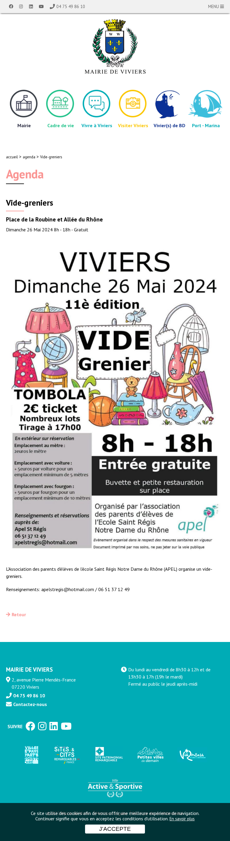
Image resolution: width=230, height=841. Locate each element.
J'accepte (115, 829)
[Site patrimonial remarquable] (108, 754)
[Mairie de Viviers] (115, 46)
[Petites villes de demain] (150, 755)
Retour (19, 614)
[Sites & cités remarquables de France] (66, 754)
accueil (12, 157)
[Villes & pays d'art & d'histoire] (31, 754)
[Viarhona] (192, 754)
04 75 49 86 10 (70, 6)
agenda (29, 157)
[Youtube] (41, 6)
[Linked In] (31, 6)
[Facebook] (11, 6)
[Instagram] (21, 6)
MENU (214, 6)
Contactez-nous (30, 704)
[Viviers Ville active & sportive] (115, 788)
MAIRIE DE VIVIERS (29, 669)
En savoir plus (182, 819)
